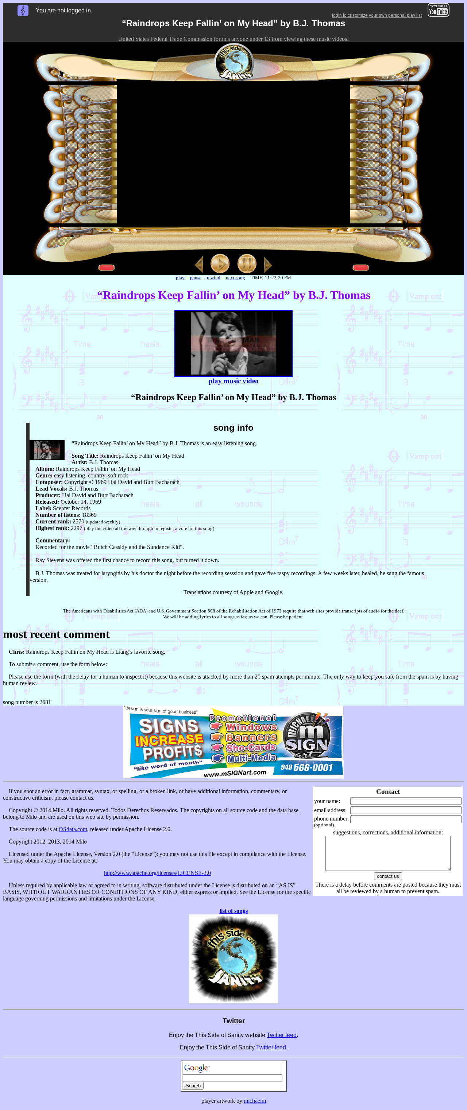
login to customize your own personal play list (377, 15)
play (180, 277)
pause (195, 277)
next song (235, 277)
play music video (234, 381)
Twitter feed (282, 1035)
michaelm (255, 1101)
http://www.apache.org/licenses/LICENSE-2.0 (157, 873)
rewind (213, 277)
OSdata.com (73, 829)
